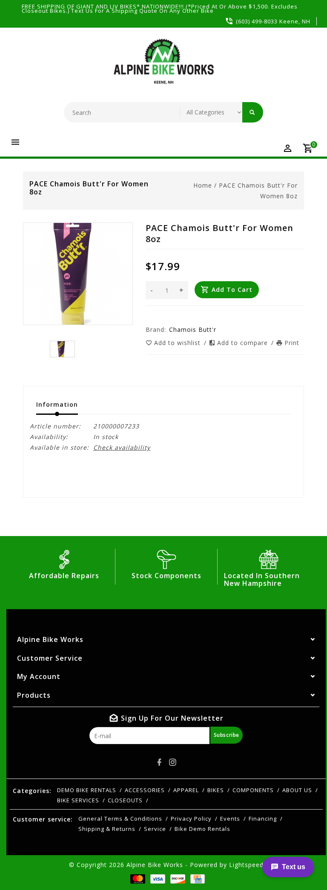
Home (202, 185)
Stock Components (166, 575)
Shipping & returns (106, 829)
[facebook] (159, 762)
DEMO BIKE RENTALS (86, 790)
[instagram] (172, 762)
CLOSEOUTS (125, 800)
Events (230, 818)
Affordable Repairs (64, 575)
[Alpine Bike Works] (164, 66)
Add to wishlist (178, 343)
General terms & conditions (120, 818)
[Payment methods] (136, 879)
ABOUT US (297, 790)
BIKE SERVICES (78, 800)
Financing (263, 818)
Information (57, 404)
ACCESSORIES (145, 790)
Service (155, 829)
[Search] (252, 112)
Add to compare (243, 343)
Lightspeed (246, 865)
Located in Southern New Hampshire (262, 579)
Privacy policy (191, 818)
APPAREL (186, 790)
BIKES (215, 790)
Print (291, 343)
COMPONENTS (253, 790)
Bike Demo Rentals (202, 829)
